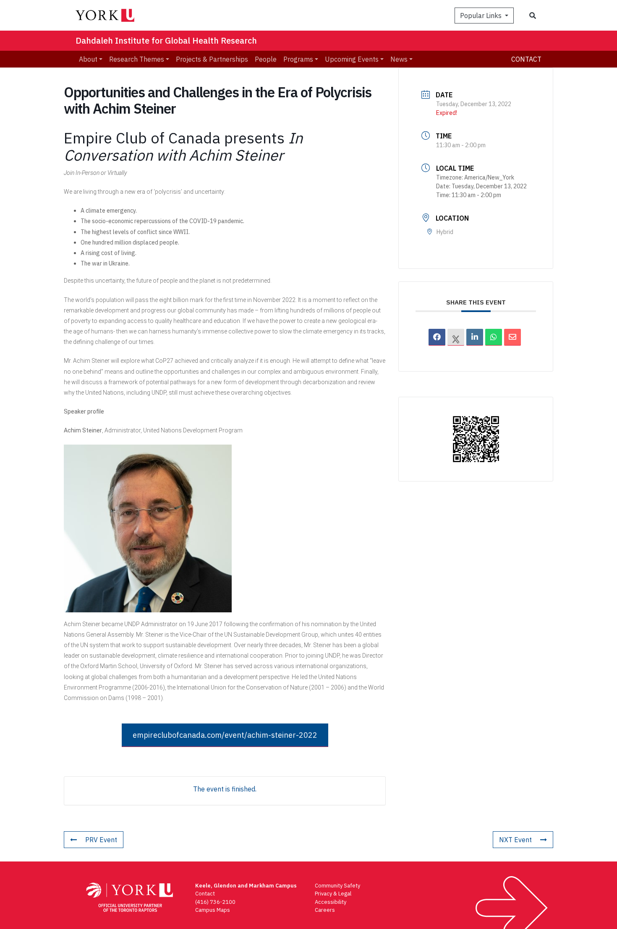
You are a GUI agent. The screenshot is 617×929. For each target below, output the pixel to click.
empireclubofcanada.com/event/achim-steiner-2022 (225, 735)
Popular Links (481, 15)
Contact (526, 59)
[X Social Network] (455, 337)
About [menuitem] (88, 59)
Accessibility (330, 902)
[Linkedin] (474, 337)
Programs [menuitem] (298, 59)
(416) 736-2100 (215, 902)
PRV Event (101, 839)
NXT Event (515, 839)
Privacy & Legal (333, 893)
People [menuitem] (266, 59)
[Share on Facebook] (437, 337)
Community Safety (337, 885)
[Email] (512, 337)
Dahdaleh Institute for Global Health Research (166, 40)
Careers (325, 909)
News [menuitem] (399, 59)
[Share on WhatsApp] (493, 337)
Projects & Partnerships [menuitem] (212, 59)
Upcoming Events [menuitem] (352, 59)
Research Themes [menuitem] (136, 59)
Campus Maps (212, 909)
